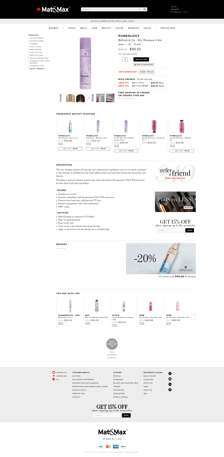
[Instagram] (170, 379)
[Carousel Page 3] (80, 98)
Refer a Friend (120, 397)
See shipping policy (127, 98)
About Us (148, 390)
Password (118, 379)
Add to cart (141, 59)
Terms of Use (78, 393)
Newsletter (119, 393)
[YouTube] (170, 384)
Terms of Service (130, 452)
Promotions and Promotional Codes (90, 386)
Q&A (145, 393)
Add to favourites (144, 64)
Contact (112, 358)
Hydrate (34, 44)
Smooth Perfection (39, 58)
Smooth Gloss (36, 55)
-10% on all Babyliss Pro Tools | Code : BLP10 (112, 21)
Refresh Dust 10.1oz (65, 317)
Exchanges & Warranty (83, 379)
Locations (148, 379)
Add (60, 144)
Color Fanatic (37, 38)
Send (189, 230)
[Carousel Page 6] (110, 98)
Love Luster (35, 47)
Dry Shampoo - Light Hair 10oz (177, 317)
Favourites (118, 390)
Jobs (146, 386)
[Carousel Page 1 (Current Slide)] (60, 98)
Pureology (33, 35)
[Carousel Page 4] (90, 98)
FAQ (112, 352)
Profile (117, 376)
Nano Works (36, 49)
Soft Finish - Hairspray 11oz (96, 138)
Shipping (112, 355)
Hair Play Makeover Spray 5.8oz (96, 317)
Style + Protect (37, 69)
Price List (148, 383)
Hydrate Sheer (37, 41)
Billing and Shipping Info (125, 383)
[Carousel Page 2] (70, 98)
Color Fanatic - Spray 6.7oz (68, 138)
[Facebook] (170, 373)
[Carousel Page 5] (100, 98)
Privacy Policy (79, 390)
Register (175, 9)
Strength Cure (37, 66)
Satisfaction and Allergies (85, 383)
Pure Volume (36, 52)
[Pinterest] (170, 389)
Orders (116, 386)
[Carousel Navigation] (193, 317)
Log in (174, 7)
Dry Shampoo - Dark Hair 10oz (150, 317)
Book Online (150, 376)
